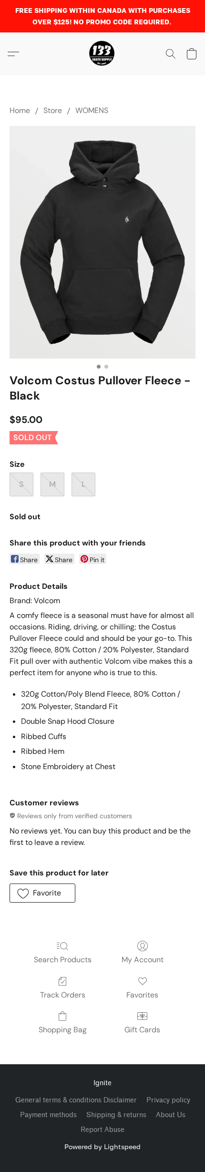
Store (52, 110)
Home (20, 110)
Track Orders (62, 995)
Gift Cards (142, 1030)
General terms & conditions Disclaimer (76, 1100)
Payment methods (48, 1115)
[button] (102, 53)
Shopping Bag (63, 1030)
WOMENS (91, 110)
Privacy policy (168, 1100)
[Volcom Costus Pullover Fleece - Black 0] (102, 242)
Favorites (142, 995)
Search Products (63, 960)
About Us (170, 1115)
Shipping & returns (116, 1115)
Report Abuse (102, 1130)
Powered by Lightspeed (102, 1146)
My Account (143, 960)
